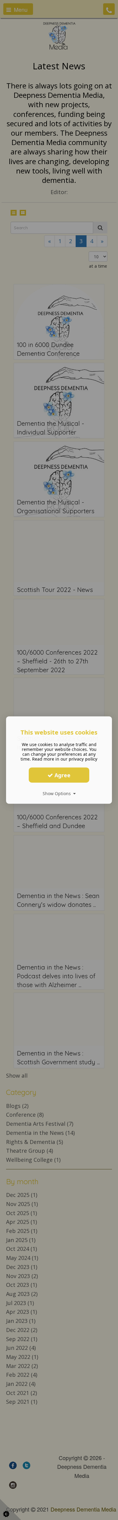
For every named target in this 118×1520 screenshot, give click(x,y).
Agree (61, 774)
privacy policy (83, 759)
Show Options (58, 793)
